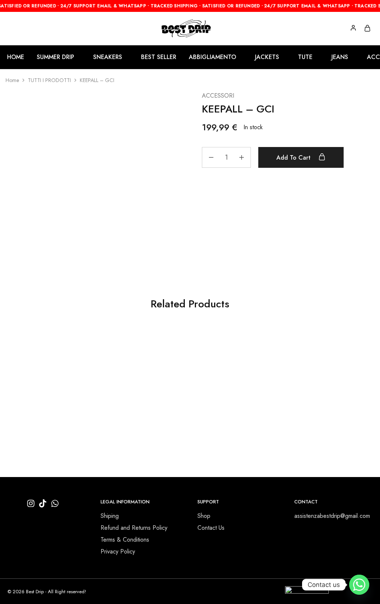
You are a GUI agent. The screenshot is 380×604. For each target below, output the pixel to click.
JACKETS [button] (267, 57)
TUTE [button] (305, 57)
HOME (15, 57)
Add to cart (294, 157)
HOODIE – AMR (27, 398)
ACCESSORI (218, 95)
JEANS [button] (339, 57)
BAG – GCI (114, 398)
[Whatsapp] (359, 585)
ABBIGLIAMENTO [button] (212, 57)
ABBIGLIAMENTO (25, 407)
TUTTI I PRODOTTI (49, 80)
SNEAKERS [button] (107, 57)
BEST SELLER (158, 57)
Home (12, 80)
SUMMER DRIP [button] (55, 57)
